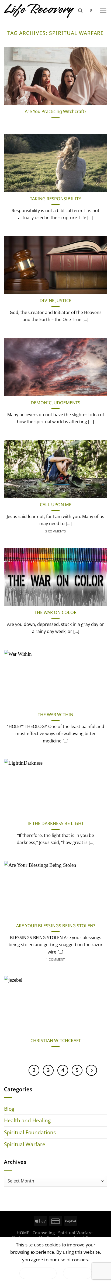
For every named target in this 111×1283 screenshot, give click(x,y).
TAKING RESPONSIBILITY (55, 199)
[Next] (91, 1070)
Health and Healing (27, 1120)
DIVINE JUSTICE (55, 300)
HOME (23, 1232)
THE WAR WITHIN (55, 715)
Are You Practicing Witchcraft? (55, 111)
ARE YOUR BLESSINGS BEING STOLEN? (55, 926)
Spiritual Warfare (24, 1144)
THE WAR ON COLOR (55, 612)
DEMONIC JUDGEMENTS (55, 403)
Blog (9, 1108)
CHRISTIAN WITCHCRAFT (55, 1040)
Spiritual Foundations (30, 1132)
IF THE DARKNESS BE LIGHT (55, 823)
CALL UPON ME (55, 505)
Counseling (44, 1232)
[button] (80, 10)
